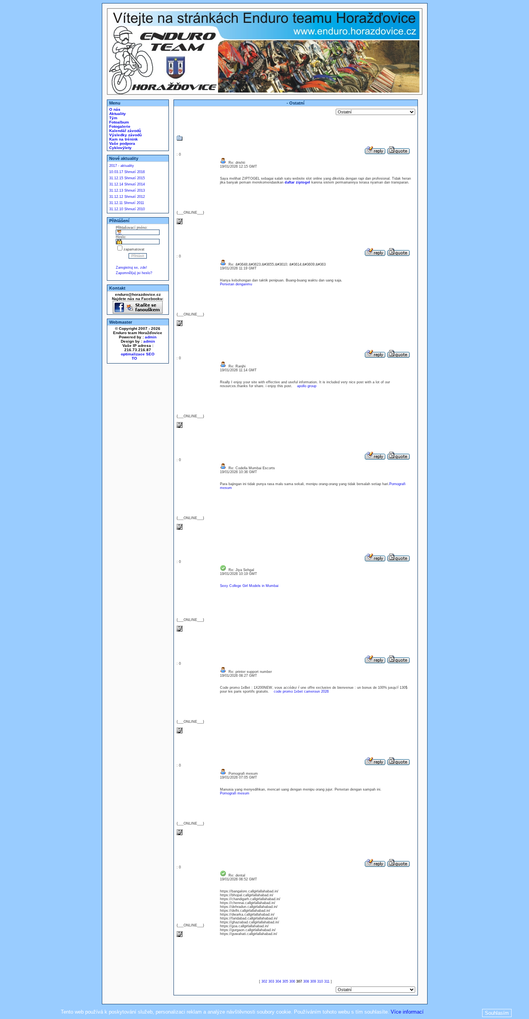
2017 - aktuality (121, 166)
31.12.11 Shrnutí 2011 (126, 203)
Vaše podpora (121, 143)
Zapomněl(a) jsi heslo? (134, 273)
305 (285, 981)
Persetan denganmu (236, 284)
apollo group (306, 386)
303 (271, 981)
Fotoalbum (118, 122)
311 (327, 981)
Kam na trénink (123, 139)
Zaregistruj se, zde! (131, 267)
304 (278, 981)
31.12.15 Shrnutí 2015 (127, 178)
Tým (112, 118)
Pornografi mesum (234, 793)
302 (264, 981)
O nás (114, 109)
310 (320, 981)
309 (313, 981)
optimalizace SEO (138, 354)
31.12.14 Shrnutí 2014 (127, 184)
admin (150, 337)
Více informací (407, 1012)
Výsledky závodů (125, 135)
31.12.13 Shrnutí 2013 (127, 190)
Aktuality (117, 114)
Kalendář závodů (124, 131)
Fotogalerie (119, 126)
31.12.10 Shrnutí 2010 (127, 209)
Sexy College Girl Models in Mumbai (249, 586)
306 (292, 981)
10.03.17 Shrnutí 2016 (127, 172)
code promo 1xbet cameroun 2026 (301, 691)
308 (306, 981)
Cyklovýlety (120, 148)
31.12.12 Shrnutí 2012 (127, 197)
